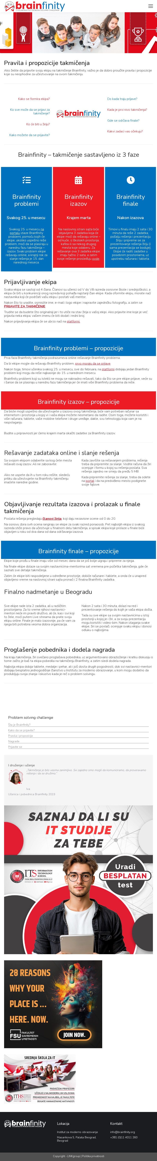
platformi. (73, 321)
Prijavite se (15, 747)
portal (90, 481)
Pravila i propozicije (21, 736)
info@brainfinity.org (122, 1132)
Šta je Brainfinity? (19, 725)
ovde (95, 258)
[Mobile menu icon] (150, 6)
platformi (108, 369)
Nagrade (14, 741)
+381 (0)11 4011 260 (123, 1137)
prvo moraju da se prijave (92, 363)
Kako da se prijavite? (21, 730)
